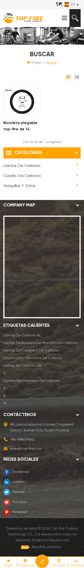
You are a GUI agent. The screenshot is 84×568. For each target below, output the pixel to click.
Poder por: (50, 540)
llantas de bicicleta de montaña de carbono (40, 343)
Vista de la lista (76, 77)
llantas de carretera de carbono (31, 350)
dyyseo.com (59, 540)
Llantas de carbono (22, 166)
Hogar (36, 62)
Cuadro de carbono (22, 176)
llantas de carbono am (22, 365)
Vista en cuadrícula (68, 77)
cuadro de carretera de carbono (31, 381)
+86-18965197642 (22, 439)
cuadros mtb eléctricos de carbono (32, 358)
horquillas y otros (19, 186)
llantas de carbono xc (22, 335)
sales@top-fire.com (26, 448)
